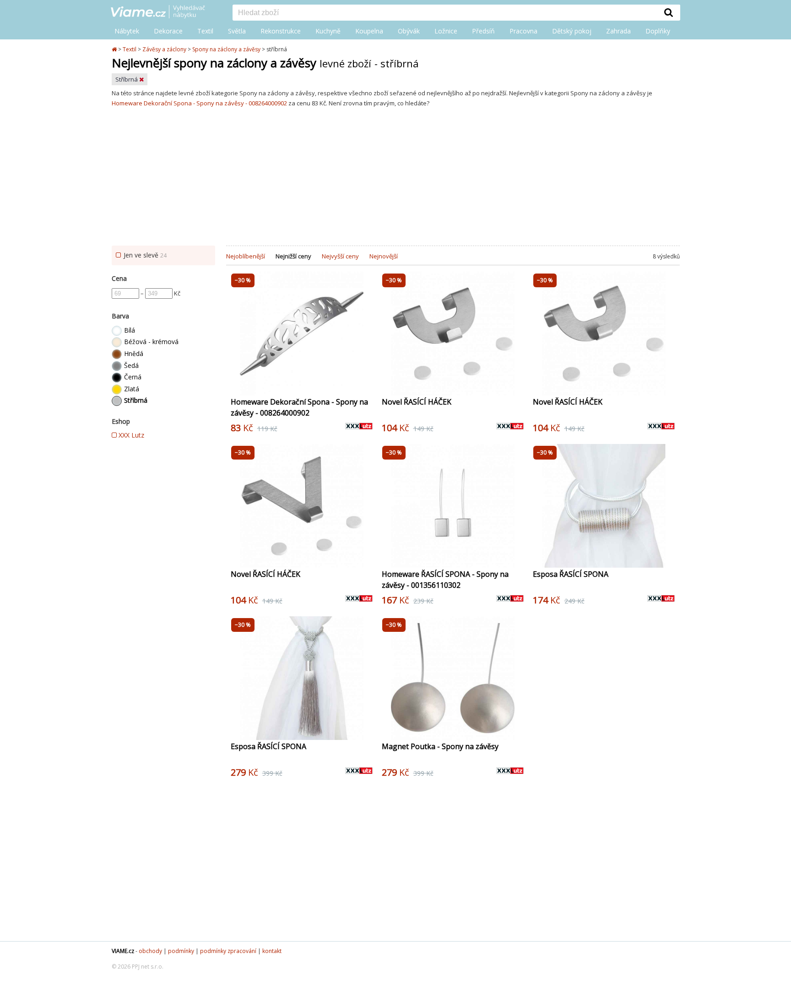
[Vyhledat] (668, 12)
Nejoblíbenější (245, 256)
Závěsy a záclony (164, 49)
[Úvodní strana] (165, 12)
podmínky (181, 951)
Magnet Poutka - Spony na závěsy (440, 746)
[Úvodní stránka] (115, 49)
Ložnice (445, 31)
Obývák (409, 31)
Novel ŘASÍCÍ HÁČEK (416, 402)
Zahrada (618, 31)
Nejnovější (383, 256)
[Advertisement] (395, 177)
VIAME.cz (123, 951)
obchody (150, 951)
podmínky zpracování (228, 951)
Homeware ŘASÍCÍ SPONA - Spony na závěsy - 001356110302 (445, 579)
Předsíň (483, 31)
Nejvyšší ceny (340, 256)
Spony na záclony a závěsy (226, 49)
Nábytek (126, 31)
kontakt (272, 951)
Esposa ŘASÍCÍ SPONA (570, 574)
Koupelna (369, 31)
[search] (445, 13)
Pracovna (523, 31)
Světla (237, 31)
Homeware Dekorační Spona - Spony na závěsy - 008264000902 (199, 103)
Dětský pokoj (571, 31)
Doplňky (657, 31)
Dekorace (168, 31)
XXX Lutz (130, 435)
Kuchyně (328, 31)
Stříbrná (127, 79)
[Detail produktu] (365, 383)
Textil (205, 31)
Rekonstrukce (280, 31)
